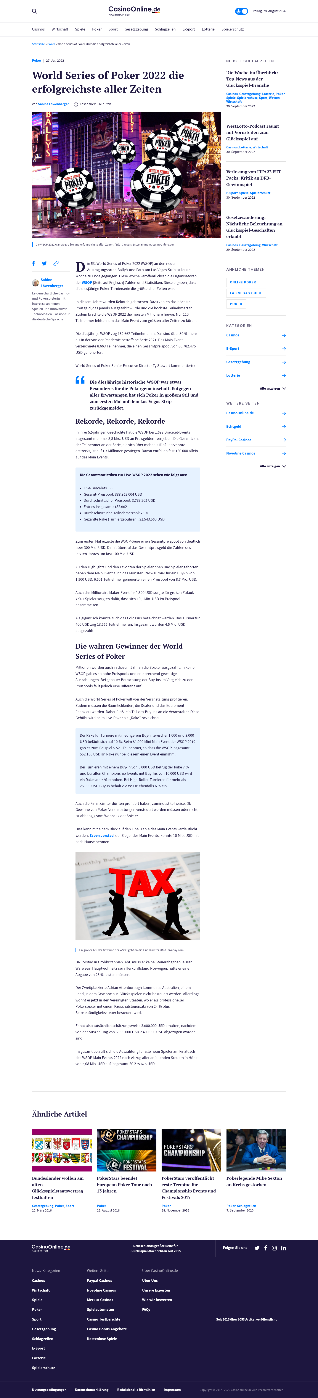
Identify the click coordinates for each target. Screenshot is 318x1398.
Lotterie (208, 29)
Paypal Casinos (99, 1280)
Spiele (80, 29)
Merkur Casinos (100, 1299)
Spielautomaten (100, 1309)
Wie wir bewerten (157, 1299)
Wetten (274, 97)
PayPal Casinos (238, 439)
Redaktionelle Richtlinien (136, 1389)
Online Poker (243, 282)
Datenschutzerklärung (92, 1389)
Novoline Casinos (240, 453)
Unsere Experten (156, 1290)
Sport (113, 29)
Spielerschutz (233, 29)
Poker (97, 29)
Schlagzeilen (165, 29)
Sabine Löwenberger (53, 104)
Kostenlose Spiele (102, 1338)
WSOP (87, 282)
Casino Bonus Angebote (107, 1329)
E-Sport (189, 29)
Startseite (38, 44)
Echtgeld (233, 426)
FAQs (146, 1309)
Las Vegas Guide (246, 293)
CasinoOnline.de (240, 413)
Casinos (38, 29)
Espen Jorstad (102, 835)
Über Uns (150, 1280)
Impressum (172, 1389)
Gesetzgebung (136, 29)
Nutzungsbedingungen (49, 1389)
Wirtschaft (60, 29)
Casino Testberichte (103, 1319)
